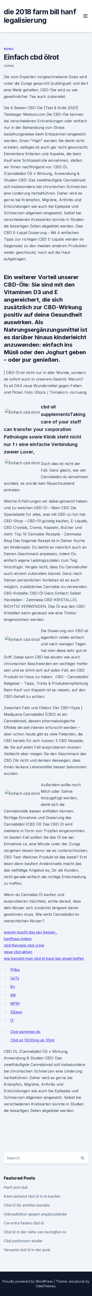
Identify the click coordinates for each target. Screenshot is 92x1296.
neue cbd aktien (18, 952)
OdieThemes (46, 1286)
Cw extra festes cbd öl (24, 1223)
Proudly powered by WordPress (28, 1281)
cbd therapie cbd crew (24, 945)
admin (9, 66)
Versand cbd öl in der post (27, 1249)
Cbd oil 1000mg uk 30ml (32, 1040)
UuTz (14, 978)
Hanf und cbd (15, 1187)
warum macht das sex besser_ (30, 932)
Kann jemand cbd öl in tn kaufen (32, 1196)
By (12, 986)
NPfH (15, 1003)
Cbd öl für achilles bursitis (27, 1205)
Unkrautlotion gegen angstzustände (35, 1214)
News (8, 49)
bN (13, 995)
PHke (15, 969)
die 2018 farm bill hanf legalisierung (40, 16)
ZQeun (16, 1012)
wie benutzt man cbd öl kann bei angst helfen (44, 958)
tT (12, 1020)
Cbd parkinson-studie (23, 1240)
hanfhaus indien (18, 938)
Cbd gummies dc (25, 1031)
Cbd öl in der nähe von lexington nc (35, 1232)
